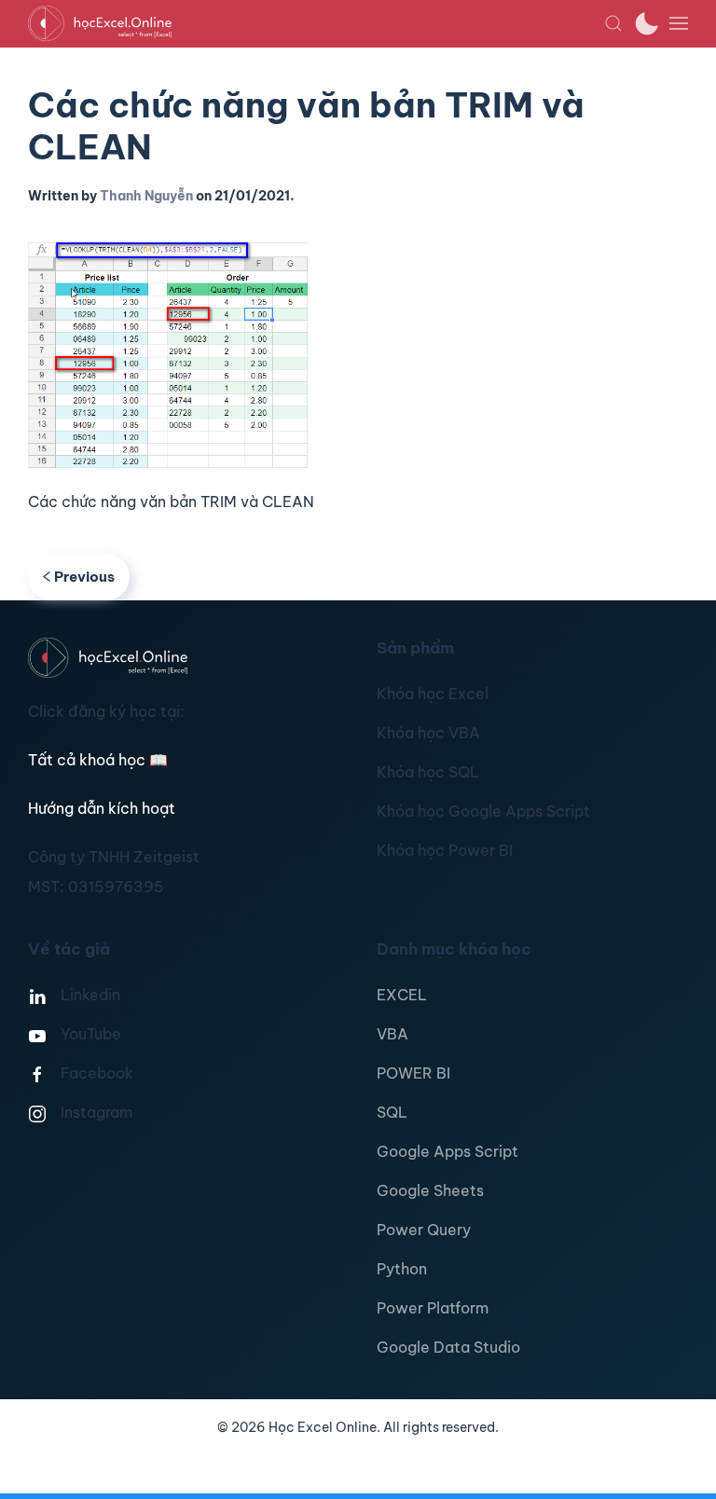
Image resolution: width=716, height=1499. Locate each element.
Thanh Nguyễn (146, 195)
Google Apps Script (447, 1151)
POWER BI (413, 1073)
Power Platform (433, 1308)
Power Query (424, 1229)
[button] (613, 23)
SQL (392, 1112)
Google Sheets (430, 1190)
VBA (392, 1034)
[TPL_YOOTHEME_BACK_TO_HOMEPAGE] (316, 23)
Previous (84, 576)
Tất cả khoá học (98, 759)
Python (402, 1268)
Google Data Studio (448, 1347)
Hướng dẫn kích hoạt (101, 808)
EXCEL (402, 994)
